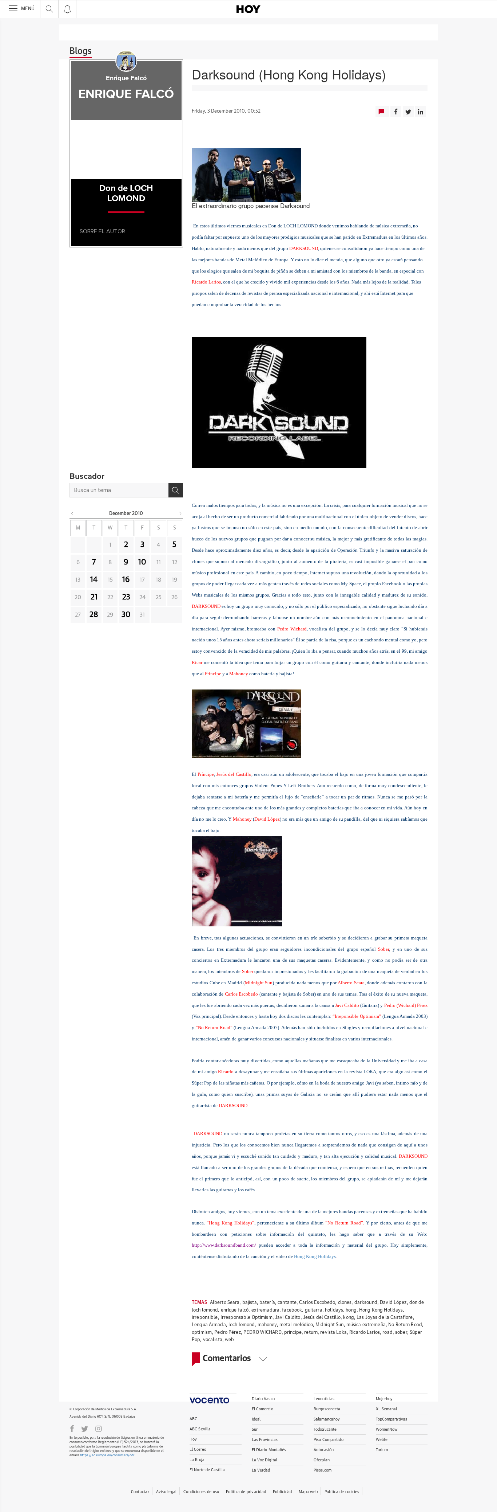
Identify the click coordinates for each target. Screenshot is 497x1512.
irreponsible (205, 1317)
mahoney (267, 1324)
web (229, 1339)
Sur (255, 1429)
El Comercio (262, 1409)
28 (94, 614)
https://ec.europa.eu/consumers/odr (107, 1455)
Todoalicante (325, 1429)
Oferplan (322, 1460)
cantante (287, 1302)
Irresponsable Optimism (246, 1317)
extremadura (265, 1310)
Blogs (80, 51)
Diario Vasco (263, 1399)
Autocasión (324, 1450)
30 (126, 614)
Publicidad (282, 1492)
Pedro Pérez (227, 1332)
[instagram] (99, 1428)
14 (94, 579)
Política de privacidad (246, 1492)
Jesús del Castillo (322, 1317)
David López (393, 1302)
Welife (382, 1440)
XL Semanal (386, 1409)
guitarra (313, 1310)
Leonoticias (324, 1399)
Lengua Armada (209, 1324)
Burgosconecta (327, 1409)
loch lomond (241, 1324)
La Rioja (197, 1460)
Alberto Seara (225, 1302)
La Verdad (261, 1470)
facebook (292, 1310)
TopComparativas (391, 1419)
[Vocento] (213, 1398)
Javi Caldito (288, 1317)
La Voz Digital (265, 1460)
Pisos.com (322, 1470)
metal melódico (296, 1324)
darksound (365, 1302)
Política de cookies (342, 1492)
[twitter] (84, 1428)
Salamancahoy (327, 1419)
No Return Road (405, 1324)
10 (142, 562)
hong (351, 1310)
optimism (202, 1332)
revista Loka (333, 1332)
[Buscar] (175, 490)
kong (348, 1317)
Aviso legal (166, 1492)
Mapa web (308, 1492)
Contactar (140, 1492)
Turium (382, 1450)
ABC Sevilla (200, 1429)
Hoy (193, 1439)
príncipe (293, 1332)
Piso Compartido (328, 1440)
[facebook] (72, 1428)
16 (126, 579)
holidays (334, 1310)
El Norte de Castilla (207, 1470)
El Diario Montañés (269, 1450)
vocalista (212, 1339)
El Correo (198, 1449)
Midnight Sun (329, 1324)
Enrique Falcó (126, 78)
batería (267, 1302)
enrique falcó (235, 1310)
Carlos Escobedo (317, 1302)
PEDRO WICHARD (262, 1332)
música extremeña (366, 1324)
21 (94, 597)
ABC (193, 1419)
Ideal (256, 1419)
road (387, 1332)
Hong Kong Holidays (315, 1256)
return (311, 1332)
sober (401, 1332)
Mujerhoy (384, 1399)
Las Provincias (265, 1440)
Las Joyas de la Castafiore (385, 1317)
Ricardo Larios (364, 1332)
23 (126, 597)
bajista (249, 1302)
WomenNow (387, 1429)
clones (345, 1302)
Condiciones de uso (201, 1492)
